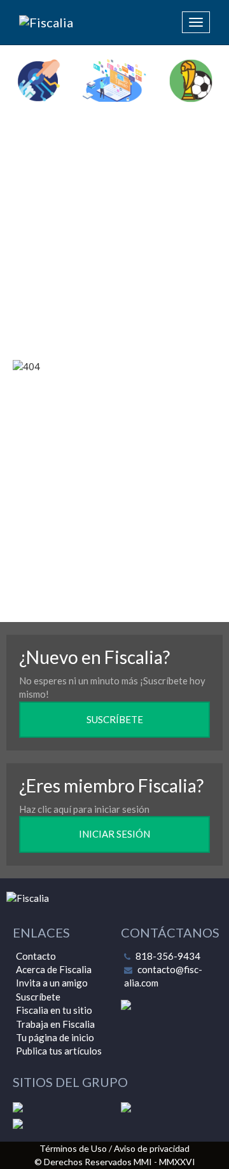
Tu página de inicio (55, 1037)
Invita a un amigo (52, 982)
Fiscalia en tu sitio (54, 1010)
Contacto (36, 956)
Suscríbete (38, 996)
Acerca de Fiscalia (54, 969)
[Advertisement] (114, 232)
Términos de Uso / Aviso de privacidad (114, 1148)
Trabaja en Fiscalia (55, 1024)
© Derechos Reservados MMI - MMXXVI (114, 1161)
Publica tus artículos (59, 1050)
